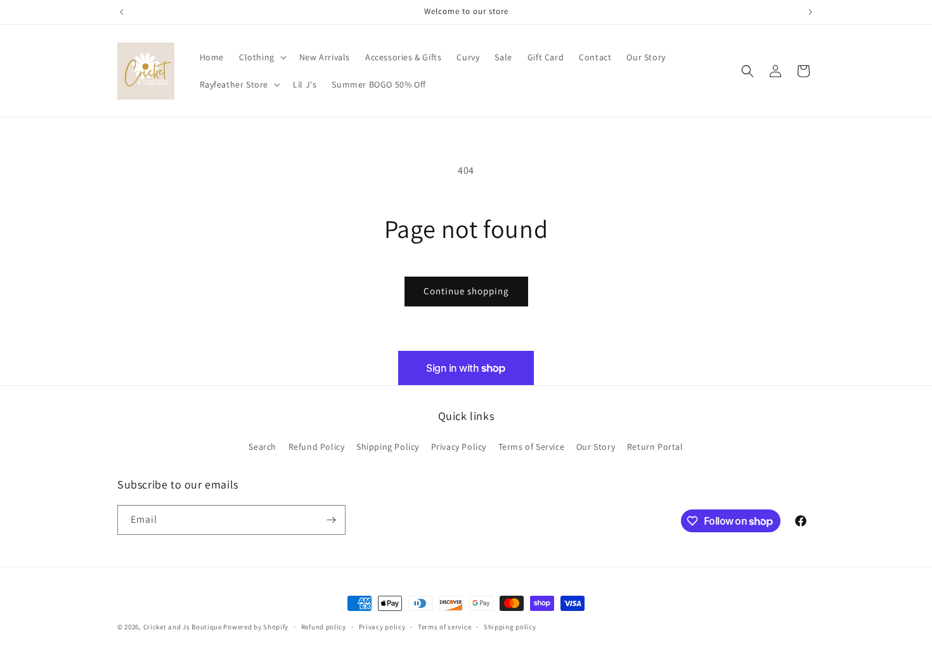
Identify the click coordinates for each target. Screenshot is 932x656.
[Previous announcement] (122, 12)
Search (262, 446)
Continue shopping (466, 291)
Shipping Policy (387, 446)
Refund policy (323, 626)
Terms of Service (531, 446)
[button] (261, 57)
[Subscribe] (331, 520)
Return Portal (655, 446)
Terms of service (444, 626)
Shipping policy (510, 626)
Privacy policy (382, 626)
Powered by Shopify (255, 626)
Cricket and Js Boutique (182, 626)
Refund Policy (316, 446)
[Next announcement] (810, 12)
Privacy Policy (458, 446)
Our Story (595, 446)
